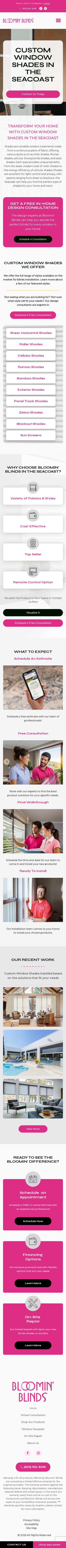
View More (33, 1128)
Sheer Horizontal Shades (31, 333)
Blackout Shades (31, 424)
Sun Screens (30, 435)
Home (33, 1408)
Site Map (31, 1528)
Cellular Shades (31, 356)
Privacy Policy (31, 1520)
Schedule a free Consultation (33, 315)
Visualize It (33, 612)
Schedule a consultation (33, 239)
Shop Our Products (33, 1422)
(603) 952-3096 (29, 8)
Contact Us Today (33, 94)
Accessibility (31, 1524)
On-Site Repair (33, 1436)
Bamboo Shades (31, 378)
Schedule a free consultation (33, 623)
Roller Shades (31, 344)
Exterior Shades (30, 390)
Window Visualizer (33, 1429)
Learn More (33, 1283)
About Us (33, 1443)
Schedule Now (33, 1221)
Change (46, 4)
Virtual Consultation (33, 1415)
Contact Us (16, 1544)
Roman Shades (31, 367)
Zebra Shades (31, 412)
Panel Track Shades (31, 401)
